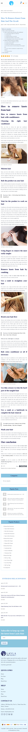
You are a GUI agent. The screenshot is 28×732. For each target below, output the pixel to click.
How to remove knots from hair (8, 30)
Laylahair (3, 459)
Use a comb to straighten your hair (13, 41)
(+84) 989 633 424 (22, 459)
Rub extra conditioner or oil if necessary (14, 44)
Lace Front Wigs (8, 562)
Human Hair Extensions (9, 526)
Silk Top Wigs (7, 565)
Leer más (3, 588)
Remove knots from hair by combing (11, 40)
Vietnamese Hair (8, 553)
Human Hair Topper (9, 540)
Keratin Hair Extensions (9, 533)
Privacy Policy (16, 730)
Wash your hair (9, 51)
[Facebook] (20, 466)
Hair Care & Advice (8, 10)
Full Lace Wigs (8, 557)
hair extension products (8, 455)
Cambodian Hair (8, 548)
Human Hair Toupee (9, 543)
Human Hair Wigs (7, 555)
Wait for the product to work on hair (13, 37)
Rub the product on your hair (12, 36)
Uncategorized (7, 567)
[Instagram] (26, 466)
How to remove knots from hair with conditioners (14, 32)
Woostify (11, 730)
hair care (25, 453)
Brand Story (4, 681)
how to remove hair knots (10, 468)
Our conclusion (5, 52)
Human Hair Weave (8, 545)
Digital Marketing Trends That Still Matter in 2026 (11, 606)
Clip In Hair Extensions (9, 528)
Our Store (3, 676)
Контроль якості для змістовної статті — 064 (16, 494)
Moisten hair (9, 34)
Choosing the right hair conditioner (13, 33)
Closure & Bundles (8, 550)
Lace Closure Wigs (8, 560)
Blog (2, 678)
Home (2, 10)
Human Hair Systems (8, 538)
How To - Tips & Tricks (21, 24)
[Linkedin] (24, 466)
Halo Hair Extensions (9, 531)
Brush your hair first (10, 43)
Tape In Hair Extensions (9, 536)
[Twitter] (22, 466)
